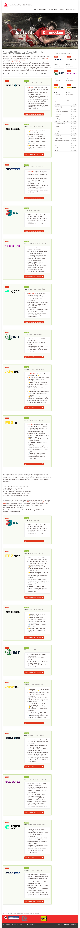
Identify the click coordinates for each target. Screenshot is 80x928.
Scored (30, 171)
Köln (4, 504)
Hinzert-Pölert (65, 138)
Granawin (31, 293)
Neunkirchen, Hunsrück (65, 121)
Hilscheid (65, 109)
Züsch (65, 148)
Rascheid (65, 116)
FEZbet (30, 424)
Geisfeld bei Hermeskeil (65, 111)
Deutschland (16, 62)
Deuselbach (65, 136)
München (33, 502)
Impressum (73, 924)
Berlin (45, 502)
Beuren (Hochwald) (65, 124)
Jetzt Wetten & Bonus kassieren (33, 114)
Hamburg (40, 502)
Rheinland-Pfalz (28, 913)
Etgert (65, 150)
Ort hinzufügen (53, 9)
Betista (32, 131)
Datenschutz (66, 924)
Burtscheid (65, 114)
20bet (23, 60)
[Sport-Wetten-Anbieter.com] (18, 4)
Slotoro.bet (31, 248)
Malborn (65, 104)
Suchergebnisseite (71, 9)
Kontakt (60, 924)
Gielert (65, 128)
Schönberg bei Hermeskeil (65, 140)
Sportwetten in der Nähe (9, 913)
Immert (65, 133)
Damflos (65, 126)
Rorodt (65, 143)
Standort (61, 9)
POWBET (33, 374)
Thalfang (65, 119)
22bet (46, 58)
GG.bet (17, 60)
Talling (65, 131)
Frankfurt (27, 502)
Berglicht (65, 145)
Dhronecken (40, 83)
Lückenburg (65, 107)
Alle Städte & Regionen (40, 9)
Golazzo (30, 87)
